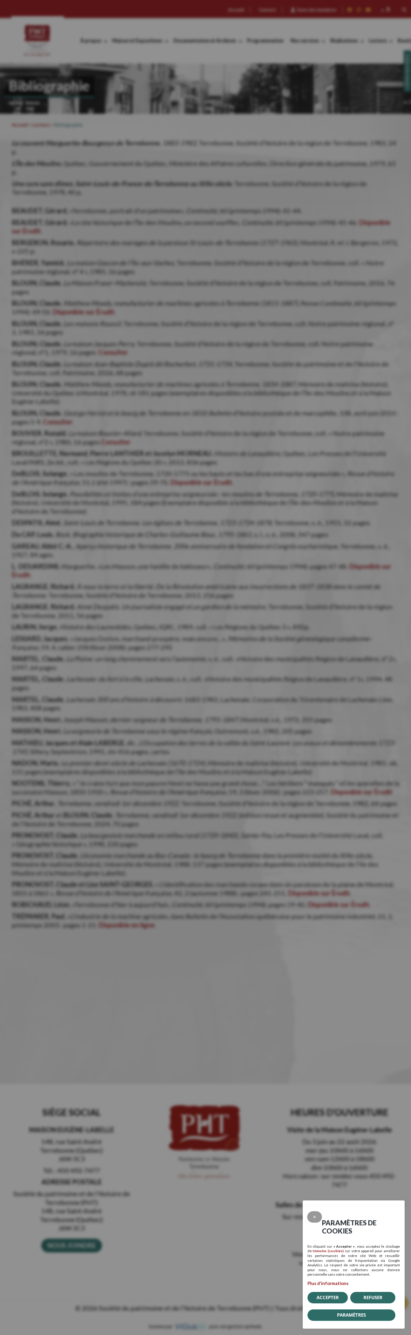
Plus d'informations (327, 1283)
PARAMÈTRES (351, 1315)
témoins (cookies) (328, 1251)
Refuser (372, 1297)
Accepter (328, 1297)
